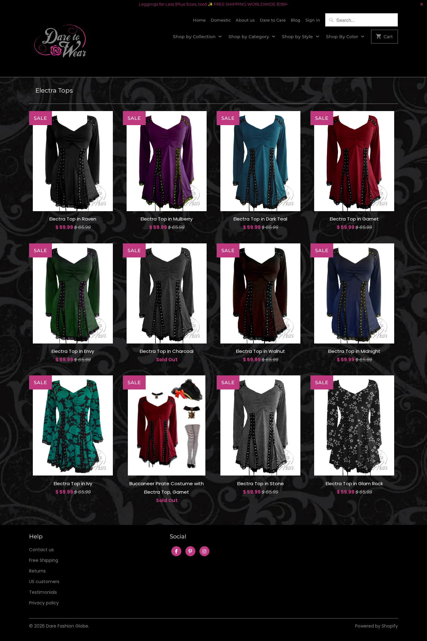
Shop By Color (342, 36)
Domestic (221, 20)
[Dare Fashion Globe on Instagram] (204, 551)
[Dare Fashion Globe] (60, 42)
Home (199, 20)
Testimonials (43, 592)
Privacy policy (44, 603)
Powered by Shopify (376, 626)
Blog (295, 20)
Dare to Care (273, 20)
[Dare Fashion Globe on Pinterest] (190, 551)
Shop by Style (298, 36)
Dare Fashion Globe (67, 626)
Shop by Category (249, 36)
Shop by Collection (195, 36)
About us (245, 20)
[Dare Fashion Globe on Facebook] (176, 551)
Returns (37, 571)
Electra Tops (54, 90)
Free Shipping (43, 560)
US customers (44, 581)
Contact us (41, 550)
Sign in (312, 20)
